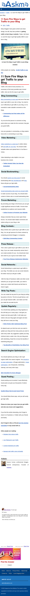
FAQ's (10, 573)
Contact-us (4, 573)
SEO (4, 25)
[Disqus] (15, 488)
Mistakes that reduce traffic (10, 434)
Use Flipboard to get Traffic (10, 440)
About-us (8, 570)
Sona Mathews (13, 588)
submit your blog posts (13, 178)
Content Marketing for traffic (11, 445)
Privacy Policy (16, 570)
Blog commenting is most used (9, 99)
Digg (25, 180)
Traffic (7, 12)
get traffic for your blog (9, 146)
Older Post (26, 546)
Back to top (24, 570)
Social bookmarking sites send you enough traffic (14, 191)
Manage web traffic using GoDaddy (13, 451)
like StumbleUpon (16, 180)
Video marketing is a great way (9, 144)
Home (3, 570)
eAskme (2, 12)
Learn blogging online (18, 573)
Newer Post (10, 546)
